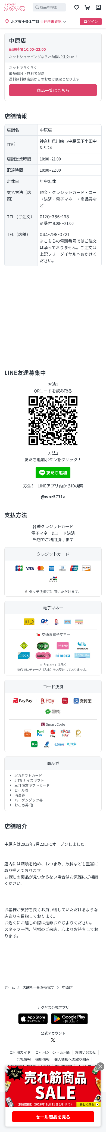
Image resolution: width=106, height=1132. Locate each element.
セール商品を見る (53, 1116)
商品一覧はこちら (53, 90)
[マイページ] (98, 7)
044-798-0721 (54, 234)
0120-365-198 (54, 216)
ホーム (9, 987)
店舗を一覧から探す (38, 987)
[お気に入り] (76, 7)
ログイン (91, 21)
